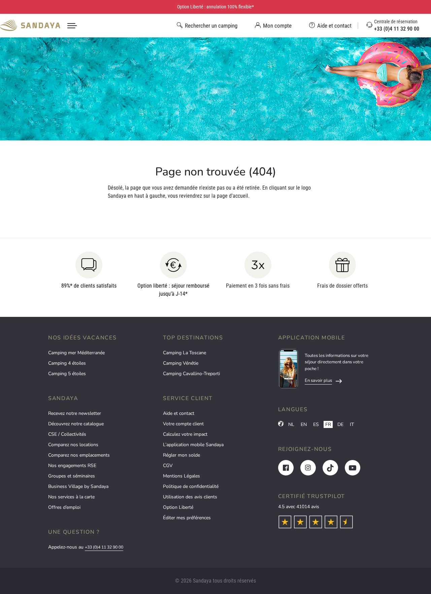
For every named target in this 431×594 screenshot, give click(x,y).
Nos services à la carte (71, 497)
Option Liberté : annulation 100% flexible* (215, 6)
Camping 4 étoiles (67, 363)
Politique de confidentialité (191, 486)
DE (340, 424)
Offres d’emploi (64, 507)
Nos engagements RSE (72, 465)
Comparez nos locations (73, 444)
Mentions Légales (181, 476)
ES (316, 424)
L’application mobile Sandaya (193, 444)
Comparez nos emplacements (79, 455)
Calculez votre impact (185, 434)
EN (304, 424)
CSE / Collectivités (67, 434)
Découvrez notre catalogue (76, 424)
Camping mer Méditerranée (76, 353)
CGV (168, 465)
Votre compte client (183, 424)
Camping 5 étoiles (67, 373)
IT (352, 424)
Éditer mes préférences (187, 518)
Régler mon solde (181, 455)
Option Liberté (178, 507)
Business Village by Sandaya (78, 486)
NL (291, 424)
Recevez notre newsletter (74, 413)
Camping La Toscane (184, 353)
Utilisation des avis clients (190, 497)
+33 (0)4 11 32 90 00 (104, 547)
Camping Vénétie (180, 363)
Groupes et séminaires (71, 476)
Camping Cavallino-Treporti (191, 373)
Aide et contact (178, 413)
